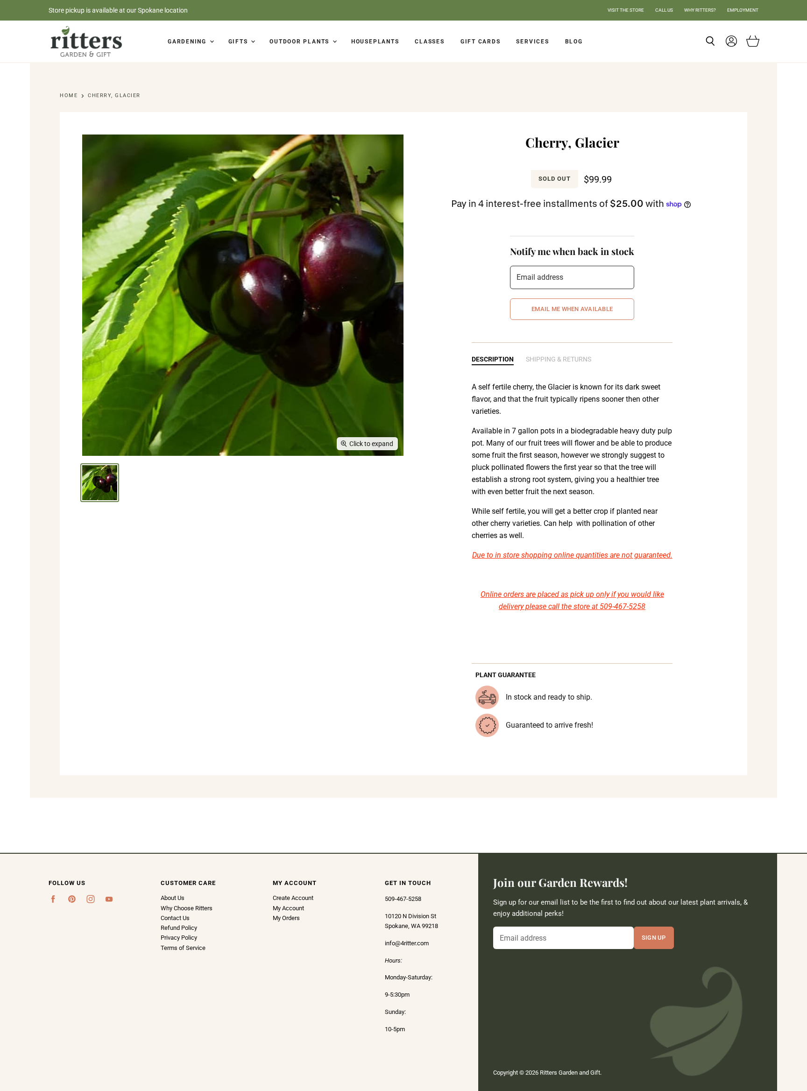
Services (532, 41)
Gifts (239, 41)
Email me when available (572, 308)
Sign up (654, 937)
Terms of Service (183, 947)
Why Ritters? (700, 10)
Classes (429, 41)
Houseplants (375, 41)
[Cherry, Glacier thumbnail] (99, 482)
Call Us (664, 10)
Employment (742, 10)
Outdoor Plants (300, 41)
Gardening (188, 41)
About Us (172, 897)
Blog (574, 41)
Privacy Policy (179, 937)
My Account (288, 908)
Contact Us (175, 917)
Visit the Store (626, 10)
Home (69, 96)
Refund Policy (179, 927)
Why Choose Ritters (186, 908)
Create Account (293, 897)
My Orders (286, 917)
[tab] (493, 360)
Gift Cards (480, 41)
